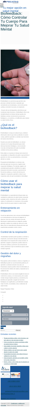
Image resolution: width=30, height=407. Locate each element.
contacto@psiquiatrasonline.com (16, 391)
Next (2, 328)
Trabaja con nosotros (8, 398)
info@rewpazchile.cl (8, 394)
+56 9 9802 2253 (14, 381)
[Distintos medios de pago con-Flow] (5, 377)
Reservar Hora (7, 323)
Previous (3, 326)
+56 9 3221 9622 (15, 386)
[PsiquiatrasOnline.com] (15, 2)
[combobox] (8, 311)
